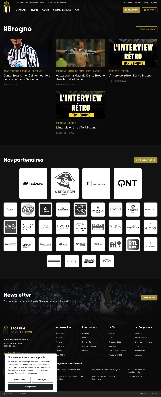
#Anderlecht (11, 71)
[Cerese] (133, 209)
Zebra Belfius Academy (118, 350)
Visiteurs (138, 355)
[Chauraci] (98, 227)
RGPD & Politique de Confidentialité (136, 370)
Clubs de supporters (143, 342)
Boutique (60, 350)
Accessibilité (140, 350)
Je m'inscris (149, 297)
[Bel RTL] (115, 244)
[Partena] (10, 209)
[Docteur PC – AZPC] (45, 227)
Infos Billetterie (141, 337)
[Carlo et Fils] (133, 227)
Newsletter (87, 342)
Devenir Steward (89, 346)
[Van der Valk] (96, 183)
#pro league (93, 71)
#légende (37, 71)
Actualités (21, 10)
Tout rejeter (42, 380)
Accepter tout (30, 387)
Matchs (45, 10)
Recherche (128, 3)
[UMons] (63, 227)
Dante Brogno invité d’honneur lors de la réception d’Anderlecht (27, 77)
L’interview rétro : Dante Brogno (130, 75)
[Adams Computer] (89, 261)
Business (138, 3)
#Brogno (25, 71)
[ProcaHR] (10, 244)
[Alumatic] (45, 209)
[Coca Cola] (10, 227)
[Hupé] (107, 261)
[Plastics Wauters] (45, 244)
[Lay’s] (28, 209)
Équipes (34, 10)
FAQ (146, 3)
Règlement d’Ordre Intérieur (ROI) (106, 369)
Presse (85, 350)
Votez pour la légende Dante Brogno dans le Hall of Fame (80, 77)
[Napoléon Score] (65, 183)
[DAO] (80, 209)
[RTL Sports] (133, 244)
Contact (85, 333)
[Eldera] (33, 183)
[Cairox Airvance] (80, 244)
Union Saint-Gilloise (41, 3)
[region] (31, 373)
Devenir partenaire (145, 160)
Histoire (112, 333)
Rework (154, 394)
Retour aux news (146, 29)
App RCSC (60, 355)
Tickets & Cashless (62, 10)
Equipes (59, 337)
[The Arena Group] (80, 227)
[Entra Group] (72, 261)
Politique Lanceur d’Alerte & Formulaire (103, 377)
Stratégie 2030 (115, 342)
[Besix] (63, 244)
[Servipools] (115, 227)
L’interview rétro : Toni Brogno (76, 127)
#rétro (124, 71)
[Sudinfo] (54, 261)
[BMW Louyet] (150, 244)
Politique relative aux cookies (26, 373)
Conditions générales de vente (69, 369)
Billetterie (60, 346)
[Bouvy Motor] (98, 244)
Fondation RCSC (115, 355)
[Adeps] (28, 244)
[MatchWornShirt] (28, 227)
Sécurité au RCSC (135, 376)
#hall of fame (76, 71)
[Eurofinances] (63, 209)
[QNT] (128, 183)
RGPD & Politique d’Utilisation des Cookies (70, 377)
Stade (111, 337)
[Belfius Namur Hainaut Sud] (150, 209)
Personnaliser (19, 380)
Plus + (77, 10)
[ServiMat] (150, 227)
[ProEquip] (115, 209)
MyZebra (154, 3)
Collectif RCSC (141, 346)
